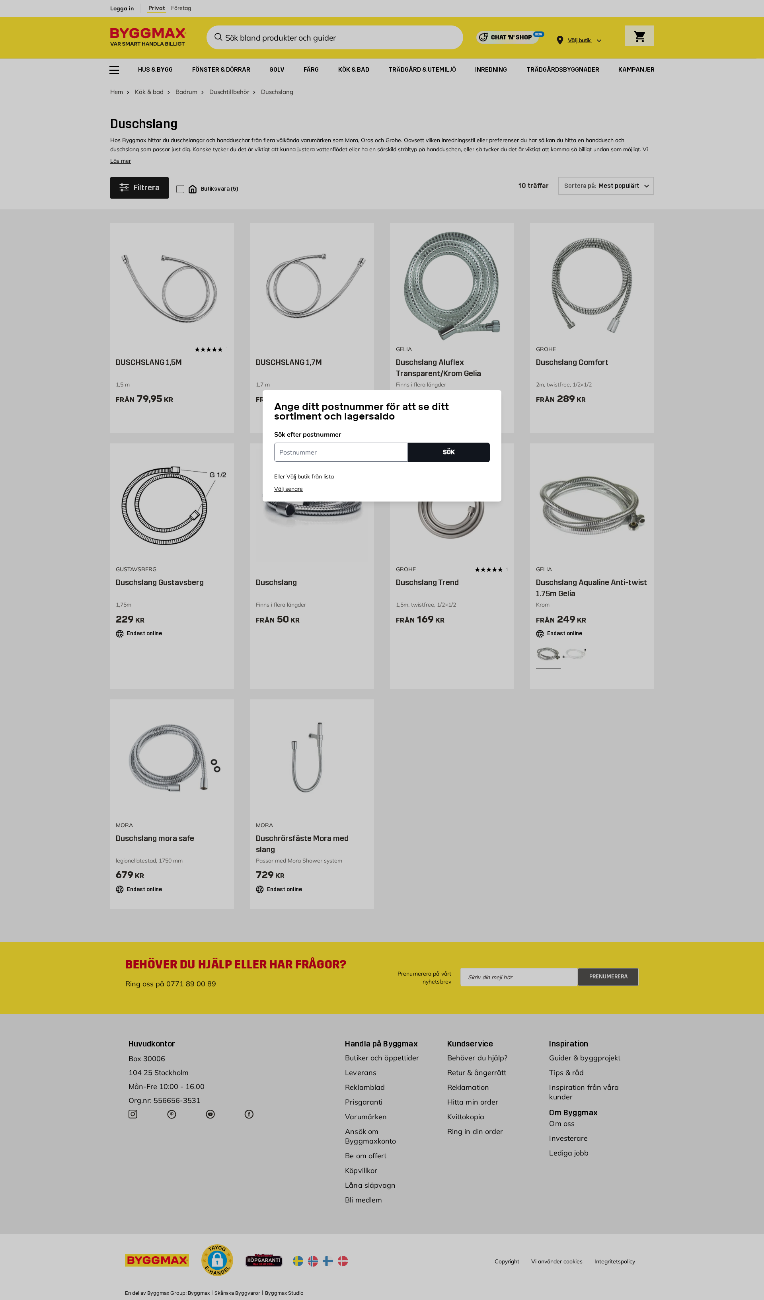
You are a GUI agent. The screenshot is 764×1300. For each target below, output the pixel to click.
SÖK (449, 452)
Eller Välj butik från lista (304, 476)
